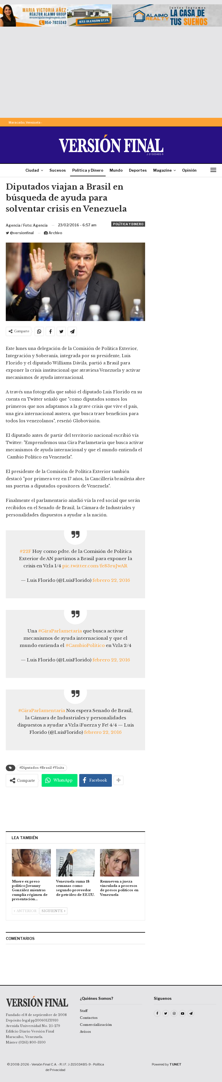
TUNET (175, 1064)
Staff (84, 1011)
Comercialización (96, 1025)
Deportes (138, 170)
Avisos (85, 1032)
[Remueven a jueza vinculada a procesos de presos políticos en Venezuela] (119, 862)
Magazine (162, 170)
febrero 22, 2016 (111, 580)
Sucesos (57, 170)
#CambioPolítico (85, 645)
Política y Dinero (87, 170)
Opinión (189, 170)
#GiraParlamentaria (41, 710)
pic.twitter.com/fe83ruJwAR (94, 565)
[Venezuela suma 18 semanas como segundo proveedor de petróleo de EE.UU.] (75, 862)
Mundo (116, 170)
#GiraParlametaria (60, 631)
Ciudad (32, 170)
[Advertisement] (111, 70)
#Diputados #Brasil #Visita (41, 768)
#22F (25, 551)
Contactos (89, 1018)
